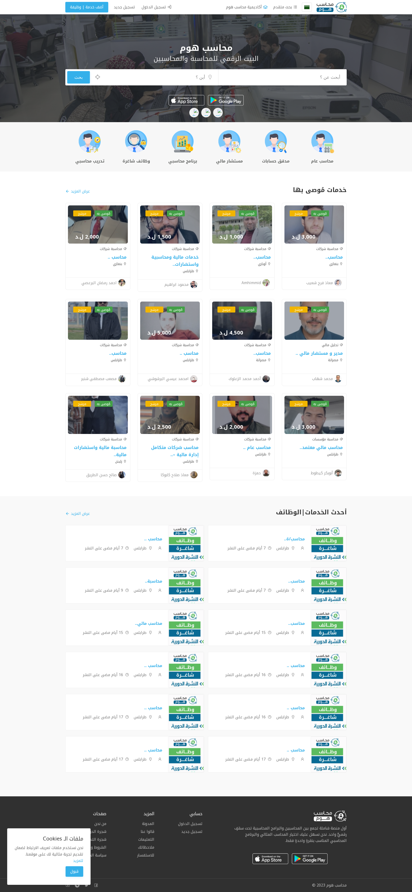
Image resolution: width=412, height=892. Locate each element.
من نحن (100, 824)
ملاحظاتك (146, 847)
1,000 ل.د (231, 237)
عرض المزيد (80, 191)
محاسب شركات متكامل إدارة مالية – (175, 451)
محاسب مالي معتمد (322, 447)
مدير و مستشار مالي (320, 353)
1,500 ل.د (159, 237)
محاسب (335, 257)
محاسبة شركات (328, 249)
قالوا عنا (147, 831)
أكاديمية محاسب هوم (244, 7)
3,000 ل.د (303, 237)
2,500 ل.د (159, 427)
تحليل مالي (331, 345)
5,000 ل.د (159, 333)
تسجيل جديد (124, 7)
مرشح (298, 213)
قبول (74, 871)
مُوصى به (320, 213)
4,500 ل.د (231, 333)
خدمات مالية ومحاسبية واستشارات (175, 260)
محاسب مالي (149, 623)
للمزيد (78, 860)
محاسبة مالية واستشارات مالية (100, 451)
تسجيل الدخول (154, 7)
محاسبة (154, 581)
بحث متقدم (283, 7)
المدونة (148, 824)
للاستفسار (145, 854)
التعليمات (146, 839)
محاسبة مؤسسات (326, 439)
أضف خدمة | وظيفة (86, 7)
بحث (78, 77)
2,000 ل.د (87, 237)
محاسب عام (258, 447)
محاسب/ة (295, 539)
